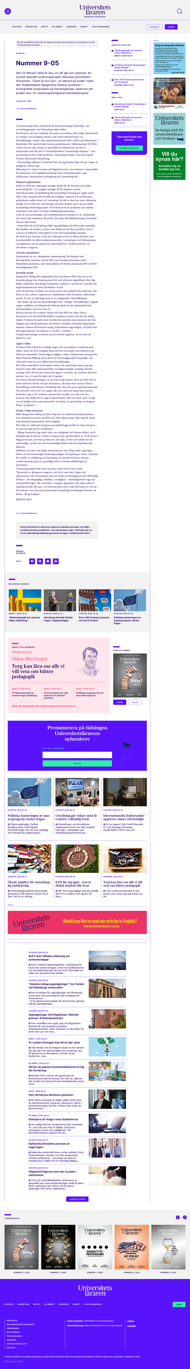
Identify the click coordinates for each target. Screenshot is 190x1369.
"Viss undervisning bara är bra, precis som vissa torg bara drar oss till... (123, 893)
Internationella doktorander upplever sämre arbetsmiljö (124, 817)
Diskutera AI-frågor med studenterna (53, 1119)
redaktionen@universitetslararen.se (57, 706)
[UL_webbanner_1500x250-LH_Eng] (77, 933)
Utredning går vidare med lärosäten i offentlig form (76, 817)
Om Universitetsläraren (20, 1324)
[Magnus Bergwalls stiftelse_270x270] (169, 73)
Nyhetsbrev (13, 1332)
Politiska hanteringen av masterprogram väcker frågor (127, 620)
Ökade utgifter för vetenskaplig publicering (29, 883)
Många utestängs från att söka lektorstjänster (90, 694)
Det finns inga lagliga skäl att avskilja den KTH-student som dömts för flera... (76, 893)
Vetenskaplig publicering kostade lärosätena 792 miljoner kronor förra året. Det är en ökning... (28, 893)
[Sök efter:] (180, 11)
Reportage (31, 27)
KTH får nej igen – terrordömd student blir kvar (73, 883)
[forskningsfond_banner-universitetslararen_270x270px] (169, 108)
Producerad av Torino (14, 1361)
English (11, 1348)
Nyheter (17, 27)
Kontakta (12, 1321)
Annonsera (13, 1328)
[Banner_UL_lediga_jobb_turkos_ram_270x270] (169, 144)
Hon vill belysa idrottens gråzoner (51, 1094)
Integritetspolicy (17, 1344)
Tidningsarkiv (15, 1336)
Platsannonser (101, 27)
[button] (32, 561)
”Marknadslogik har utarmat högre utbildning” (24, 619)
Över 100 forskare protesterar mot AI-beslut (94, 619)
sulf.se (130, 1321)
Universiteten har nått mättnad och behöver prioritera (56, 695)
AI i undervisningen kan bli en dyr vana (54, 1042)
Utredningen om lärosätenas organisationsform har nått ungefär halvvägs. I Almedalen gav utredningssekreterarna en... (75, 828)
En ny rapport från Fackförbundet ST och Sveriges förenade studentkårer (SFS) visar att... (123, 827)
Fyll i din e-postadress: (54, 748)
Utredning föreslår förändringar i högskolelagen (58, 619)
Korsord (11, 1340)
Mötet (44, 27)
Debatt (84, 27)
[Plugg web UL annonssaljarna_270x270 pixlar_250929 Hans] (169, 179)
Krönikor (72, 27)
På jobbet (57, 27)
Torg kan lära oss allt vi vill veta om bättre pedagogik (38, 671)
